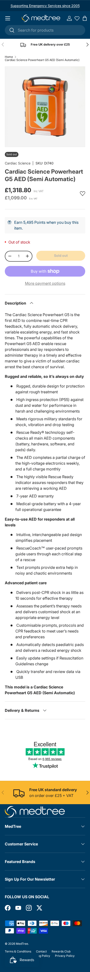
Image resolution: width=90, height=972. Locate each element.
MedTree (22, 943)
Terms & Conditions (18, 951)
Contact (41, 951)
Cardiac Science (17, 163)
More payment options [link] (45, 283)
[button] (85, 18)
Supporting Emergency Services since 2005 (45, 6)
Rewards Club (61, 951)
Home (9, 56)
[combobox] (45, 30)
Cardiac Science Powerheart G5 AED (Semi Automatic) (42, 60)
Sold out (61, 255)
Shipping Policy (39, 956)
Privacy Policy (65, 956)
